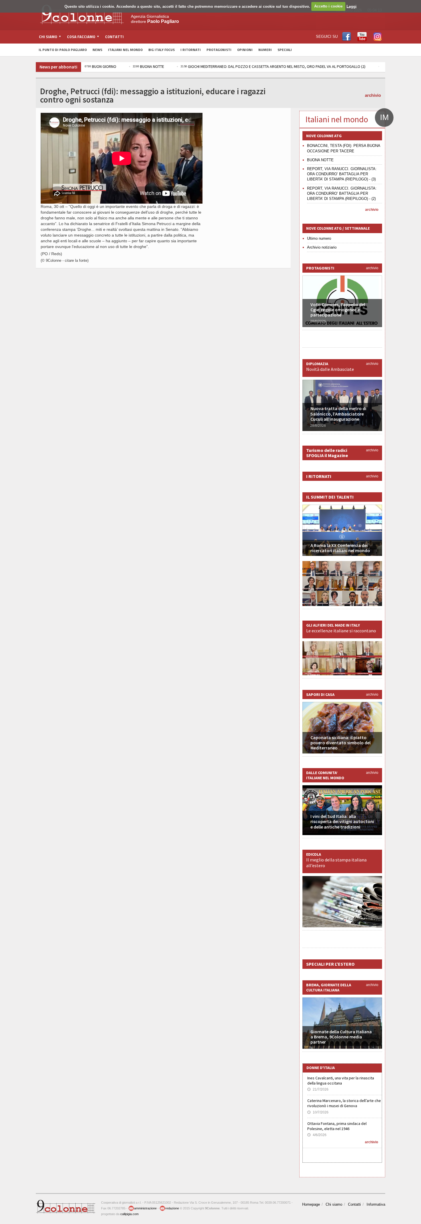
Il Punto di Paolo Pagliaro (63, 49)
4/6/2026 (316, 1135)
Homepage (311, 1204)
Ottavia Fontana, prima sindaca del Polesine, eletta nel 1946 (337, 1126)
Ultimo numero (319, 238)
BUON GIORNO (100, 66)
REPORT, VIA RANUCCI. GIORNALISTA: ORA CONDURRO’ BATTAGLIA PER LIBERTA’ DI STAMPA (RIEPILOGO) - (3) (342, 174)
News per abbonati (58, 67)
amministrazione (145, 1208)
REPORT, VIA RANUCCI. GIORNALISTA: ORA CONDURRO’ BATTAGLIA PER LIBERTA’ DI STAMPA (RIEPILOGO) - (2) (342, 193)
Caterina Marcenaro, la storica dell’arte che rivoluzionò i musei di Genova (344, 1103)
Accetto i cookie (328, 6)
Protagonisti (218, 49)
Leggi (352, 6)
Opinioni (245, 49)
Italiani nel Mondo (125, 49)
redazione (172, 1208)
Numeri (265, 49)
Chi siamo (334, 1204)
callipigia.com (129, 1214)
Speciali (285, 49)
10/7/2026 (317, 1112)
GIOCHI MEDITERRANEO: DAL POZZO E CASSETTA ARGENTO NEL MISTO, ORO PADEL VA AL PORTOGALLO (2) (273, 66)
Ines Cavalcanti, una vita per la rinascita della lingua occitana (340, 1080)
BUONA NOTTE (148, 66)
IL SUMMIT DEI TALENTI (330, 497)
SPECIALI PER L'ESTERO (330, 964)
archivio (373, 95)
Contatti (114, 37)
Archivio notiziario (322, 247)
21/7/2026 (317, 1089)
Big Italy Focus (161, 49)
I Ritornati (190, 49)
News (97, 49)
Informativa (376, 1204)
